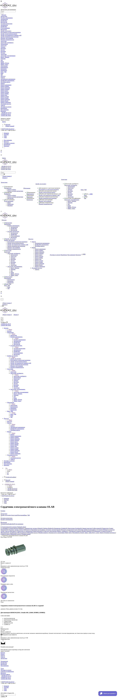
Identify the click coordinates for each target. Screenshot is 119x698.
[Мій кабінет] (1, 301)
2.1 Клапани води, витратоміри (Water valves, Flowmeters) (63, 532)
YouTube (6, 134)
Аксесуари (13, 372)
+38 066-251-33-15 (6, 112)
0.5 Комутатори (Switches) (73, 528)
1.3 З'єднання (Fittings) (101, 529)
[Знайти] (2, 13)
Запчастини (13, 335)
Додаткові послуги (15, 458)
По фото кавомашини (20, 339)
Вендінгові (4, 664)
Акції (2, 668)
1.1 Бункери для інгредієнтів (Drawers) (55, 529)
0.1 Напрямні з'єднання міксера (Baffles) (12, 528)
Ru (8, 474)
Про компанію (5, 665)
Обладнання (13, 405)
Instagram (6, 133)
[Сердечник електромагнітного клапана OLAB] (15, 560)
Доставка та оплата (6, 670)
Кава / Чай (13, 414)
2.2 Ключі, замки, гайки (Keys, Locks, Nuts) (90, 532)
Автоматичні (4, 524)
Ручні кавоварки (18, 524)
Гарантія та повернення (7, 671)
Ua (8, 472)
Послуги (9, 421)
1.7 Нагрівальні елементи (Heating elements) (79, 531)
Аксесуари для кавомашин (21, 392)
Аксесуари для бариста (20, 376)
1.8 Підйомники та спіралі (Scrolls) (100, 531)
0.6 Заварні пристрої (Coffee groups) (90, 528)
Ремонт (12, 434)
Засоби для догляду (15, 358)
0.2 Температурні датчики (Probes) (32, 528)
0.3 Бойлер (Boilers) (47, 528)
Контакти (3, 673)
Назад (10, 329)
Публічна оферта (5, 674)
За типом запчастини (19, 348)
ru (1, 151)
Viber (5, 136)
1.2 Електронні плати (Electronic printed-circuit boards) (80, 529)
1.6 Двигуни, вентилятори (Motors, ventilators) (54, 531)
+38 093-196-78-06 (6, 115)
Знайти (3, 696)
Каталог (9, 331)
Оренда (12, 425)
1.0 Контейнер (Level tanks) (36, 529)
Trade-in (3, 657)
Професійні (11, 524)
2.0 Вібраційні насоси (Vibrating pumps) (36, 532)
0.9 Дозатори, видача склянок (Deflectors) (18, 529)
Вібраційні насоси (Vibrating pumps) (21, 534)
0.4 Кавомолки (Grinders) (59, 528)
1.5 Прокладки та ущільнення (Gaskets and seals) (29, 531)
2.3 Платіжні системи (108, 532)
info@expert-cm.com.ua (8, 129)
